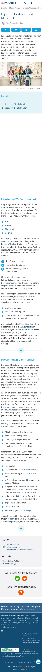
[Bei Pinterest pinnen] (26, 30)
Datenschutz (20, 662)
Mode (11, 8)
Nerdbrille (30, 473)
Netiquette (35, 606)
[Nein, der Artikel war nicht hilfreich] (24, 578)
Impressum (9, 662)
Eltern (3, 423)
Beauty (4, 8)
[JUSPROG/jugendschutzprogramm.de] (10, 650)
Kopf (15, 496)
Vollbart (10, 519)
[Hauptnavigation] (38, 3)
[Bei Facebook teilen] (5, 30)
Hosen (13, 502)
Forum (4, 606)
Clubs (7, 229)
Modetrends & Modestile (27, 8)
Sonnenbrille (15, 315)
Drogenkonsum (8, 283)
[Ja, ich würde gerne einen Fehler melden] (21, 592)
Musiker (12, 244)
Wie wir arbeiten (27, 609)
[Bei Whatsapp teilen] (36, 30)
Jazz (21, 244)
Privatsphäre (31, 662)
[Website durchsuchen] (26, 3)
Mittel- (33, 238)
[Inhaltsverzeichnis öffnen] (38, 661)
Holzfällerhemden (29, 469)
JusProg (20, 656)
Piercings (27, 510)
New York (29, 216)
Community (14, 606)
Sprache (31, 296)
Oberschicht (6, 241)
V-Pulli (7, 480)
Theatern (9, 225)
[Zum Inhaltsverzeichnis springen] (21, 350)
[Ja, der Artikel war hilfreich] (17, 578)
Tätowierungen (11, 510)
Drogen (18, 329)
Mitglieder (25, 606)
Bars (7, 221)
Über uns (5, 609)
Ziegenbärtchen (28, 326)
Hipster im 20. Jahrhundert (15, 104)
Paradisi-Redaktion (14, 544)
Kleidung (20, 302)
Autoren (15, 609)
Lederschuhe (23, 486)
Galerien (8, 233)
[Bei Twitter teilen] (16, 30)
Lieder (28, 285)
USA (3, 207)
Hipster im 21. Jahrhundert (15, 108)
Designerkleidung (9, 407)
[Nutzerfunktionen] (31, 3)
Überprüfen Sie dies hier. (30, 643)
